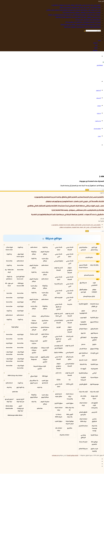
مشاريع (69, 428)
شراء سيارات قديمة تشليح (39, 367)
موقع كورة (15, 327)
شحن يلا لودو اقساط (58, 268)
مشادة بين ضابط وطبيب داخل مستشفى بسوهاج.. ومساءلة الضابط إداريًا (82, 12)
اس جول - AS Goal (9, 284)
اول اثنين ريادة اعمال (94, 248)
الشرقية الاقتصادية (83, 323)
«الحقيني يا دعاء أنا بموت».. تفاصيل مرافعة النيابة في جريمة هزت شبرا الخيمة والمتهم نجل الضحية (74, 14)
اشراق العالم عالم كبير (83, 413)
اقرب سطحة (34, 334)
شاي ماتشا (69, 384)
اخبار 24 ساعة (83, 442)
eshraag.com (55, 455)
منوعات (99, 106)
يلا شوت (45, 247)
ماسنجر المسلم (89, 275)
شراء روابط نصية (94, 397)
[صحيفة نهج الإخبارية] (98, 72)
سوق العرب (69, 403)
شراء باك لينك (94, 391)
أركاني (94, 373)
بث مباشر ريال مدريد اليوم (34, 381)
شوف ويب (83, 317)
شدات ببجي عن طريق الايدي (58, 306)
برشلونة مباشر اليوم (34, 395)
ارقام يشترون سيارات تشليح (45, 359)
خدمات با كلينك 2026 (58, 415)
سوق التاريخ (59, 403)
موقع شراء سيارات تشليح (33, 350)
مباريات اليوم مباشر (45, 252)
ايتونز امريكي (58, 261)
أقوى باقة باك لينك (69, 415)
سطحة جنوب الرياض (45, 335)
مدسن (83, 344)
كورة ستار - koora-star (9, 248)
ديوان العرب (58, 421)
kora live (9, 293)
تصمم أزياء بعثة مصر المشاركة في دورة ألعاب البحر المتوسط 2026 (83, 22)
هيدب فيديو (83, 360)
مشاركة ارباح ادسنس (83, 248)
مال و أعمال (98, 121)
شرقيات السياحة (83, 378)
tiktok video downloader (9, 407)
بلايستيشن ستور (69, 358)
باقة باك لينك (94, 265)
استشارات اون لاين (83, 354)
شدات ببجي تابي (58, 255)
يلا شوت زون (20, 387)
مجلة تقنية (94, 435)
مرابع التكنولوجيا (83, 311)
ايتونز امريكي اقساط (58, 321)
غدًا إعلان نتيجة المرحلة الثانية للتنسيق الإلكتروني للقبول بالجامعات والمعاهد (80, 24)
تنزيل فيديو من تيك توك (20, 400)
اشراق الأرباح (83, 384)
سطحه (34, 316)
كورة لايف (20, 297)
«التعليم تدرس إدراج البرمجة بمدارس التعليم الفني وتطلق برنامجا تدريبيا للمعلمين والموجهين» (76, 5)
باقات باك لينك (83, 397)
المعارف (94, 360)
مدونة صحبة (94, 377)
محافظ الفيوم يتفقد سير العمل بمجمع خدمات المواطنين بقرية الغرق (82, 27)
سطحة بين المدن (45, 321)
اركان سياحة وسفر (89, 296)
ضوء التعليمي (94, 283)
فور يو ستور (58, 297)
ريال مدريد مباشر (45, 259)
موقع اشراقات (94, 290)
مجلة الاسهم (94, 322)
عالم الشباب (89, 257)
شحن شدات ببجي (69, 337)
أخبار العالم (98, 90)
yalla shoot (33, 247)
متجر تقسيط (58, 284)
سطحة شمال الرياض (45, 328)
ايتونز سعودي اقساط (69, 270)
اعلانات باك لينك (58, 429)
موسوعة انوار (94, 384)
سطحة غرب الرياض (33, 328)
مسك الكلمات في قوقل (94, 305)
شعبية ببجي (70, 352)
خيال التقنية (94, 317)
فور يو (59, 327)
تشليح (45, 341)
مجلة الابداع (83, 348)
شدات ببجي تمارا (58, 248)
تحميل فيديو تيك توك (9, 400)
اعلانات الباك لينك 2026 (83, 420)
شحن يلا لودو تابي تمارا (58, 314)
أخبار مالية (98, 98)
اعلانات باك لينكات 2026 (15, 375)
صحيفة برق (83, 282)
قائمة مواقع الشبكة (72, 455)
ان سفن (94, 310)
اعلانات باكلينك (64, 435)
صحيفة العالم (83, 448)
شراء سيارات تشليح (45, 348)
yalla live (39, 408)
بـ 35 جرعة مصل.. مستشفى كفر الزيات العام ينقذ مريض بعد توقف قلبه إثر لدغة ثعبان (78, 17)
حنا (70, 379)
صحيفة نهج (94, 333)
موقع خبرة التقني (94, 338)
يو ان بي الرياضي (83, 436)
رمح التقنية (94, 364)
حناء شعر (59, 373)
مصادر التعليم (83, 425)
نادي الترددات (94, 353)
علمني (99, 136)
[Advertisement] (55, 161)
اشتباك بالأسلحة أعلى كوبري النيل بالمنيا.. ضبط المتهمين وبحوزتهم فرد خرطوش (80, 7)
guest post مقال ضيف (58, 395)
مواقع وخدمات (97, 129)
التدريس (94, 412)
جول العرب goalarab (45, 381)
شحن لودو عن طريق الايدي (58, 346)
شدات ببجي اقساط (69, 248)
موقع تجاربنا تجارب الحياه (70, 422)
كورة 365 (45, 376)
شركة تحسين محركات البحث (83, 266)
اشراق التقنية (83, 304)
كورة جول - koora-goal (20, 255)
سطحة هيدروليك (34, 321)
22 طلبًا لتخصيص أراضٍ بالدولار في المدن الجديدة (88, 19)
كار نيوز (83, 333)
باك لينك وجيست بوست (94, 428)
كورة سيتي (33, 376)
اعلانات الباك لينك (83, 404)
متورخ (94, 344)
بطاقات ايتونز (58, 352)
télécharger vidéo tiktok (15, 415)
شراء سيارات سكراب (34, 342)
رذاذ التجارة (83, 364)
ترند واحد (99, 113)
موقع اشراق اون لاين (83, 290)
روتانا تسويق (94, 348)
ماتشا (58, 379)
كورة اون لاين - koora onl (20, 277)
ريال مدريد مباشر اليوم (45, 395)
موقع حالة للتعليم (94, 443)
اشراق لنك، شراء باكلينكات (94, 405)
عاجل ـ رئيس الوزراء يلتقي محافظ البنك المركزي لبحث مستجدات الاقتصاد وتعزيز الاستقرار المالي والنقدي (73, 10)
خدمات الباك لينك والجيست (69, 396)
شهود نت (83, 368)
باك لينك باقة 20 (69, 408)
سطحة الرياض (45, 316)
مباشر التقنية (83, 373)
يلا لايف (39, 387)
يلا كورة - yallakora (9, 277)
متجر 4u (69, 304)
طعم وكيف (94, 368)
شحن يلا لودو (69, 345)
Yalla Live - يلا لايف (9, 270)
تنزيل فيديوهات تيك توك (20, 408)
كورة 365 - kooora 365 (20, 284)
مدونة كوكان (83, 328)
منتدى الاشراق (94, 420)
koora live (9, 261)
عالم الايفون (94, 328)
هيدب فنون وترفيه (94, 449)
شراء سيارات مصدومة (34, 358)
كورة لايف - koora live (20, 353)
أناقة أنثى (83, 337)
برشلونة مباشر (33, 252)
